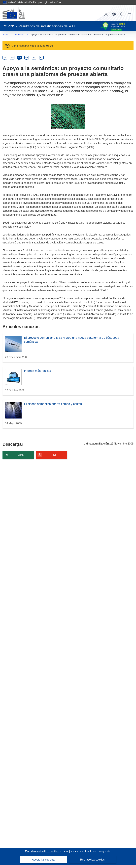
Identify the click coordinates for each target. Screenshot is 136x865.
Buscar (122, 14)
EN (12, 57)
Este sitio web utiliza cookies (42, 851)
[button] (114, 14)
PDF (54, 454)
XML (21, 454)
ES (19, 57)
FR (26, 57)
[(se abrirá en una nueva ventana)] (13, 13)
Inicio (5, 34)
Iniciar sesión (106, 14)
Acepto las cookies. (43, 859)
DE (4, 57)
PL (41, 57)
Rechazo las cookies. (92, 859)
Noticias (19, 34)
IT (34, 57)
